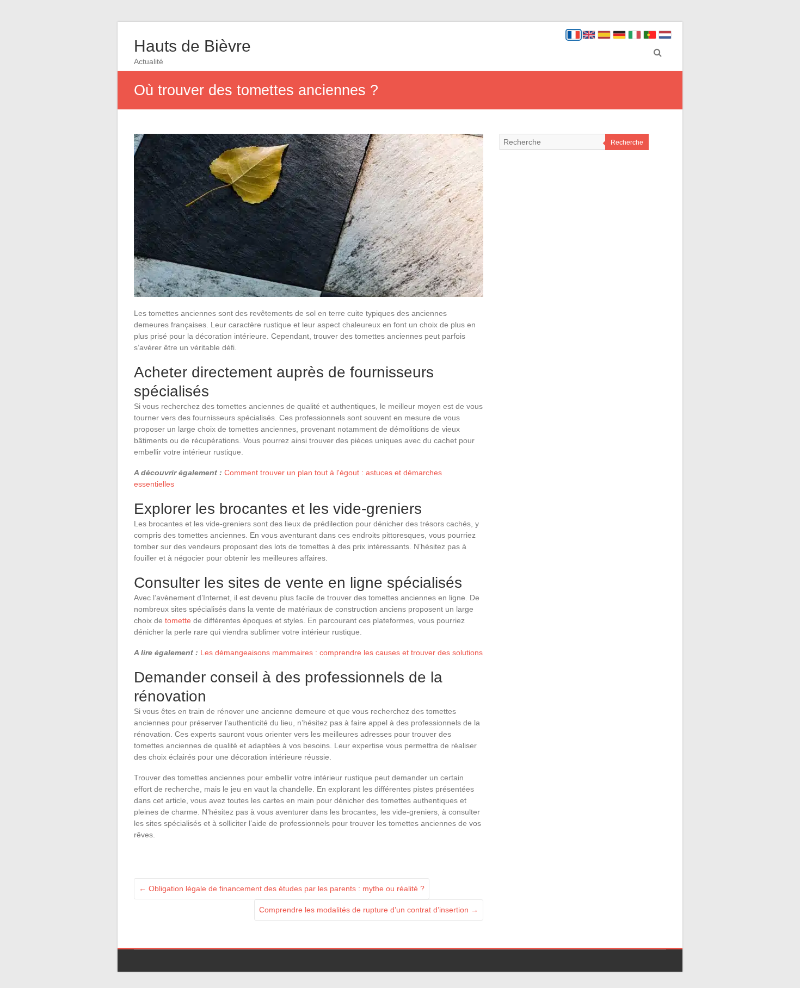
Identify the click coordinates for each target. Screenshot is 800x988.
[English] (588, 34)
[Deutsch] (619, 34)
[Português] (649, 34)
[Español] (604, 34)
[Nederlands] (665, 34)
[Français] (573, 34)
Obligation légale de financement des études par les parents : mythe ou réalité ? (281, 888)
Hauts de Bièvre (192, 46)
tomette (178, 620)
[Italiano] (634, 34)
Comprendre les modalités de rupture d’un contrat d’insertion (368, 909)
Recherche (627, 142)
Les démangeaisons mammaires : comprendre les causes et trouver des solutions (341, 652)
